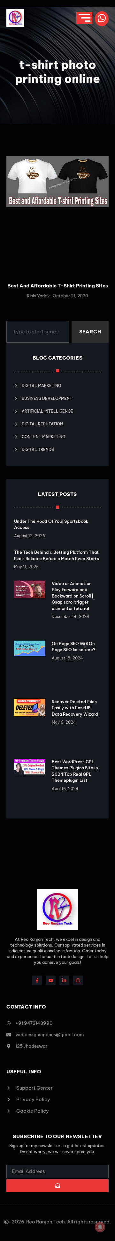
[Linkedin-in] (64, 981)
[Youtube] (51, 981)
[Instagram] (78, 981)
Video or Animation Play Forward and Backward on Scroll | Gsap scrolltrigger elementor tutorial (72, 596)
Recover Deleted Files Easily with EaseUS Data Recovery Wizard (75, 708)
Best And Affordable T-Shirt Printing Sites (57, 286)
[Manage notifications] (100, 1227)
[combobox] (37, 332)
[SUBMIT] (57, 1185)
